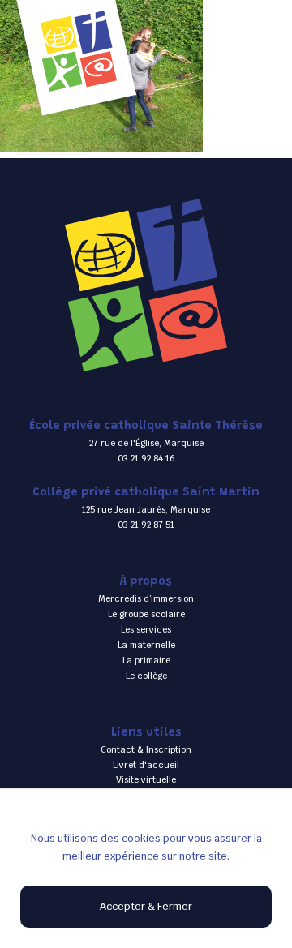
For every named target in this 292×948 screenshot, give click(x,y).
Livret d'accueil (146, 764)
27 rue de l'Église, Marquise (146, 442)
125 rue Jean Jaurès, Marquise (146, 509)
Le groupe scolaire (146, 614)
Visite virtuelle (146, 779)
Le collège (146, 675)
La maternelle (146, 644)
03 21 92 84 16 (146, 458)
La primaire (146, 660)
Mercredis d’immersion (146, 598)
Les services (146, 629)
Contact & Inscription (146, 749)
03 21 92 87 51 (146, 524)
